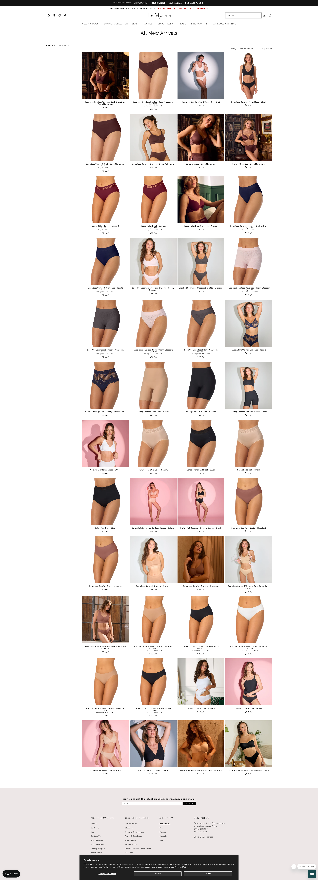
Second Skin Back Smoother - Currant (201, 226)
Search (94, 824)
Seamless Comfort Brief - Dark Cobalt (105, 288)
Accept (158, 873)
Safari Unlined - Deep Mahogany (201, 164)
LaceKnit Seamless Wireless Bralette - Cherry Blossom (153, 289)
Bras (161, 828)
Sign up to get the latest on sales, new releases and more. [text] (159, 799)
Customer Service (137, 818)
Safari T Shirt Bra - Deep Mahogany (248, 164)
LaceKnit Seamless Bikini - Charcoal (201, 350)
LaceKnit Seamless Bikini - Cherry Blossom (153, 350)
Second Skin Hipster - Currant (105, 226)
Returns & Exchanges (134, 832)
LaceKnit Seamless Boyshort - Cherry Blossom (248, 288)
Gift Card (129, 853)
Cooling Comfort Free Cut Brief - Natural (153, 646)
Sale (161, 840)
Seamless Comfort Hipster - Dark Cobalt (248, 226)
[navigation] (159, 45)
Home (49, 45)
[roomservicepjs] (158, 3)
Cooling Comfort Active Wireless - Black (248, 412)
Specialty (163, 836)
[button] (91, 24)
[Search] (258, 15)
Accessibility (130, 840)
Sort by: (233, 49)
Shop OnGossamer (203, 837)
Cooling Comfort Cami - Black (248, 708)
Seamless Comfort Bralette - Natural (153, 586)
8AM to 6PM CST (201, 829)
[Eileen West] (194, 3)
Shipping (129, 828)
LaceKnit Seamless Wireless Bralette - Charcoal (201, 288)
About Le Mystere (102, 818)
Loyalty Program (98, 849)
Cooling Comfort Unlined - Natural (105, 770)
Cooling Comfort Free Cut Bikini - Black (153, 708)
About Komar (96, 853)
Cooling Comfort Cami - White (201, 708)
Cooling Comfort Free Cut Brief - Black (201, 646)
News (93, 832)
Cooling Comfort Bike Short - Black (201, 412)
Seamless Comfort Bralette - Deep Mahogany (153, 164)
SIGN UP (189, 803)
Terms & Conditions (133, 836)
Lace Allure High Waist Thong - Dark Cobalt (105, 412)
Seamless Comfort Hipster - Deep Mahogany (153, 102)
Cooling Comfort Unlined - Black (153, 770)
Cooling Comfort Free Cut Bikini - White (248, 646)
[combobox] (243, 15)
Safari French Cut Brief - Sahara (153, 470)
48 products (267, 49)
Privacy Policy (182, 867)
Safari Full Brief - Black (105, 528)
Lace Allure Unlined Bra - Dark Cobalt (249, 350)
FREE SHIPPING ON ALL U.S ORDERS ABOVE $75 (132, 8)
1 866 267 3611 (200, 832)
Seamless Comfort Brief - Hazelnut (105, 586)
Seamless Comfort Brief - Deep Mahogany (105, 164)
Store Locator (97, 840)
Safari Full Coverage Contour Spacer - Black (200, 528)
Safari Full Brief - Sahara (248, 470)
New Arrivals (164, 824)
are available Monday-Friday (205, 826)
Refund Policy (131, 824)
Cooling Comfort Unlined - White (105, 470)
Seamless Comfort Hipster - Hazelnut (248, 528)
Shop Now (166, 818)
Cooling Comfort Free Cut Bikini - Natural (105, 708)
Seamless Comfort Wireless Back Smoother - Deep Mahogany (105, 103)
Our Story (95, 828)
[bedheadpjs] (175, 3)
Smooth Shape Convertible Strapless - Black (248, 770)
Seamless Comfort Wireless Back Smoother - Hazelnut (105, 647)
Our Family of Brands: (122, 3)
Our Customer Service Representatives (209, 823)
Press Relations (97, 844)
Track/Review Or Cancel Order (138, 849)
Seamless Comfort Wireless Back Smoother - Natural (248, 587)
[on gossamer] (141, 3)
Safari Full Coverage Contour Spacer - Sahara (153, 528)
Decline (208, 873)
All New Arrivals (159, 33)
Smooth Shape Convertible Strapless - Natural (200, 770)
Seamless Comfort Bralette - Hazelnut (201, 586)
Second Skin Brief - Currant (153, 226)
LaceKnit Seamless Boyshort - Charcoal (105, 350)
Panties (162, 832)
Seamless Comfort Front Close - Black (248, 102)
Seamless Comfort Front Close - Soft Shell (200, 102)
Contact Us (96, 836)
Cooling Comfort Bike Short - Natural (153, 412)
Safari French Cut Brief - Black (201, 470)
